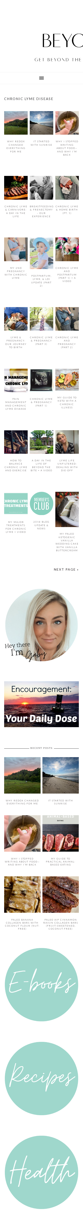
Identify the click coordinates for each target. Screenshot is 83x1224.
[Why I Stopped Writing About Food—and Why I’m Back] (22, 843)
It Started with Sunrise (60, 795)
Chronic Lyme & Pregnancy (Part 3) (41, 340)
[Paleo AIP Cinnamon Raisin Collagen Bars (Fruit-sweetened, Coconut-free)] (60, 903)
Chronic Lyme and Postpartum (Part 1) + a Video (67, 275)
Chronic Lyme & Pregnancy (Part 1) (41, 402)
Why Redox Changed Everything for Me (22, 795)
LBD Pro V (36, 1219)
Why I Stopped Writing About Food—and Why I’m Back (67, 148)
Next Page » (67, 568)
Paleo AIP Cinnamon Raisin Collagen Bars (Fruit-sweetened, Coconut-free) (60, 915)
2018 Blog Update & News (41, 525)
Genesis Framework (64, 1219)
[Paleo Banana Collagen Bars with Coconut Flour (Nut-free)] (22, 903)
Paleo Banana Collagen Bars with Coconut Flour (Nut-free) (22, 915)
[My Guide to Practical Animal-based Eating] (60, 843)
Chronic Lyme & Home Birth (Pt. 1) (67, 209)
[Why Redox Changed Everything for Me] (22, 786)
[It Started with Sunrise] (60, 786)
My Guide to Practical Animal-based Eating (60, 853)
